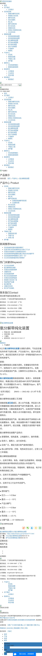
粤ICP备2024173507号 (7, 618)
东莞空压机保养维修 (10, 278)
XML (26, 628)
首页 (5, 5)
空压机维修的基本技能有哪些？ (14, 247)
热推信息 (3, 628)
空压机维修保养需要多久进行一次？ (15, 256)
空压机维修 (21, 620)
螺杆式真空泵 (12, 24)
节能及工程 (11, 59)
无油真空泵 (15, 203)
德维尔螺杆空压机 (14, 14)
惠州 (31, 625)
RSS (22, 628)
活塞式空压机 (8, 286)
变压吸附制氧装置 (14, 36)
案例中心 (7, 63)
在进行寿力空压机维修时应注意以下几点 (17, 249)
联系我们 (7, 77)
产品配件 (11, 48)
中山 (38, 625)
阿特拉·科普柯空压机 (14, 30)
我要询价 (3, 343)
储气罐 (10, 61)
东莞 (9, 625)
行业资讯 (11, 73)
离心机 (10, 22)
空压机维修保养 (9, 274)
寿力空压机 (11, 26)
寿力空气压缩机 (9, 288)
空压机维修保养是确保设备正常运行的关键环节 (19, 254)
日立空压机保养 (9, 265)
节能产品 (11, 235)
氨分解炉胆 (7, 284)
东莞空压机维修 (12, 620)
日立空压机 (11, 32)
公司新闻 (11, 71)
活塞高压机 (7, 272)
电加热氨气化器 (9, 282)
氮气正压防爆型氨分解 (13, 538)
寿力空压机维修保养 (10, 276)
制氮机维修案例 (13, 67)
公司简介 (11, 9)
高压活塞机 (11, 20)
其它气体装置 (12, 46)
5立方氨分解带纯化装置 (19, 532)
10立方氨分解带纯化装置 (14, 536)
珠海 (18, 625)
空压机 (10, 55)
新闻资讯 (7, 69)
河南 (35, 625)
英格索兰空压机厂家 (10, 280)
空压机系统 (7, 11)
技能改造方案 (12, 233)
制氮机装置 (7, 34)
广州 (12, 625)
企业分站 (10, 628)
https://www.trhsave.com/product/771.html (20, 534)
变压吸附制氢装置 (14, 38)
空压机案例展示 (13, 65)
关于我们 (7, 7)
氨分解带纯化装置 (9, 267)
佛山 (22, 625)
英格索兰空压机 (13, 16)
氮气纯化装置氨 (13, 42)
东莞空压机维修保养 (10, 270)
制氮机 (10, 50)
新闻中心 (7, 596)
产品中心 (7, 53)
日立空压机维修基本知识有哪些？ (14, 258)
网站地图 (17, 628)
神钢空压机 (11, 28)
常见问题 (11, 75)
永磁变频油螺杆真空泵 (19, 200)
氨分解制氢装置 (13, 40)
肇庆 (28, 625)
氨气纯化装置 (12, 44)
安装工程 (11, 237)
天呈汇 (10, 631)
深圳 (15, 625)
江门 (25, 625)
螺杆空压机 (11, 18)
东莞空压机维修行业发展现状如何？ (15, 251)
